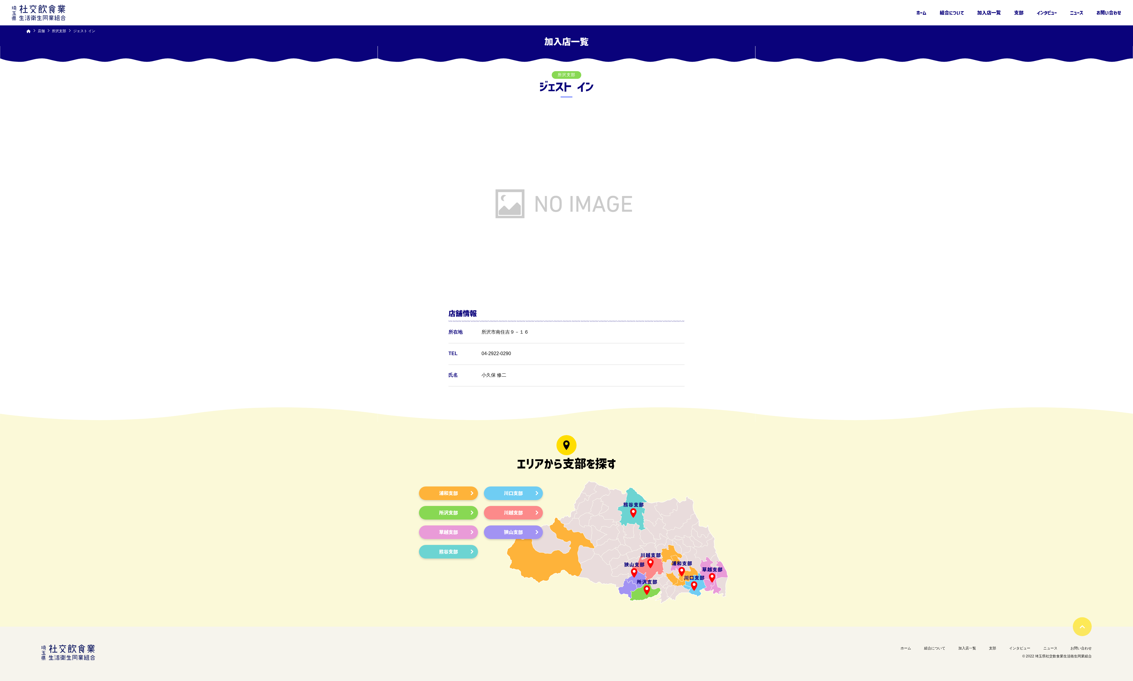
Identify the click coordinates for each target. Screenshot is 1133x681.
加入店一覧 (989, 12)
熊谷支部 (448, 551)
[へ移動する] (29, 31)
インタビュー (1047, 12)
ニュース (1076, 12)
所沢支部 (448, 512)
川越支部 (513, 512)
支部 (1019, 12)
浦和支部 (448, 493)
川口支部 (513, 493)
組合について (952, 12)
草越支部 (448, 532)
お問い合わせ (1108, 12)
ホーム (921, 12)
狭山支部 (513, 532)
